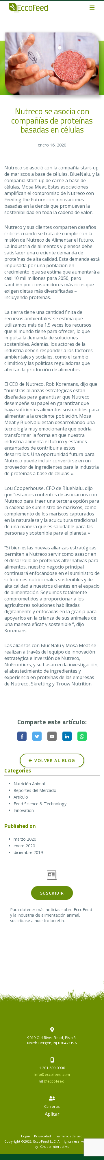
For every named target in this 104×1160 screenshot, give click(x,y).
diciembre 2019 (28, 852)
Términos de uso (69, 1136)
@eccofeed (54, 1081)
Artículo (21, 797)
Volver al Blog (54, 760)
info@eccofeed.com (52, 1074)
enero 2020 (24, 845)
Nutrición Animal (29, 783)
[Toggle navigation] (92, 7)
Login (25, 1136)
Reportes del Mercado (35, 790)
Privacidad (42, 1136)
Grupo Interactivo (55, 1146)
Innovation (24, 810)
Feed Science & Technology (40, 803)
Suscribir (52, 893)
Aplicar (52, 1114)
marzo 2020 (25, 839)
